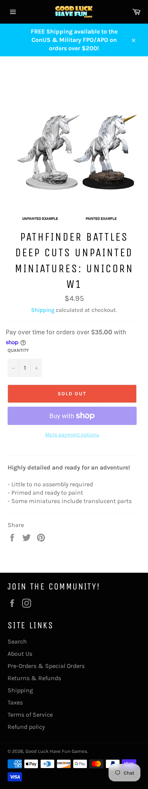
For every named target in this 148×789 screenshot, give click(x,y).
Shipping (42, 310)
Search (17, 641)
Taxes (15, 702)
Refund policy (26, 726)
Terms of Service (30, 714)
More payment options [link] (72, 434)
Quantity (18, 350)
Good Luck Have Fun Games (56, 751)
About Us (20, 653)
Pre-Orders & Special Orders (46, 665)
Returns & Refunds (34, 678)
